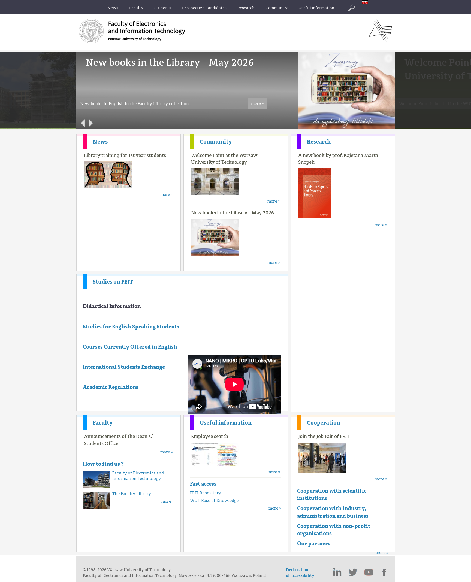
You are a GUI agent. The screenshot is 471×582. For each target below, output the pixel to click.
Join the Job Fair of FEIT (324, 436)
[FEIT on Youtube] (368, 572)
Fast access (203, 483)
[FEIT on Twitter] (353, 572)
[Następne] (91, 123)
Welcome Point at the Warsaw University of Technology (224, 158)
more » (257, 103)
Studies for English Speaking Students (131, 326)
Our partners (313, 543)
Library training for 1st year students (125, 155)
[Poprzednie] (83, 123)
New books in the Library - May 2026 (232, 212)
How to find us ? (103, 464)
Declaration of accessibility (300, 572)
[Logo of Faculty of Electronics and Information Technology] (380, 41)
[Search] (351, 8)
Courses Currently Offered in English (130, 347)
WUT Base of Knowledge (214, 500)
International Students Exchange (124, 367)
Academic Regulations (110, 387)
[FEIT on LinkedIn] (337, 572)
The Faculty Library (131, 493)
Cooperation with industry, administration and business (333, 512)
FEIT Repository (205, 493)
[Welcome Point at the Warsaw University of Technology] (327, 127)
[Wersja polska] (366, 2)
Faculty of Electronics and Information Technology (138, 475)
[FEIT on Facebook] (384, 572)
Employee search (209, 436)
